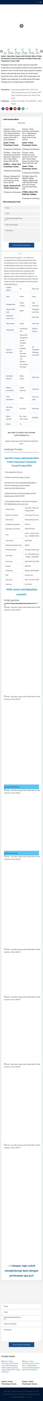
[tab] (20, 253)
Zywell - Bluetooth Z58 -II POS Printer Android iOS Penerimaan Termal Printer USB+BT (12, 187)
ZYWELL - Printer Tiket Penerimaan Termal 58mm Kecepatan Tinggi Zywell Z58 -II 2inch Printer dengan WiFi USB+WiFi (12, 165)
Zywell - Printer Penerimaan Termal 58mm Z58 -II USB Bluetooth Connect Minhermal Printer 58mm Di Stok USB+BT (29, 144)
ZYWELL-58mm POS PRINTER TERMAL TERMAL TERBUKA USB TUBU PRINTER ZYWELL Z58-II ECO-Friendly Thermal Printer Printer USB (30, 193)
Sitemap (29, 1397)
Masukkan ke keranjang (13, 149)
